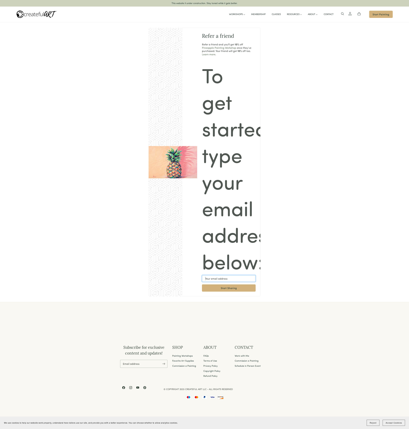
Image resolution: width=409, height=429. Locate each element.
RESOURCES (293, 14)
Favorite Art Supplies (183, 360)
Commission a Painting (184, 365)
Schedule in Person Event (248, 365)
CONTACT (329, 14)
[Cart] (360, 13)
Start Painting (381, 14)
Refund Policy (210, 375)
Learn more (208, 54)
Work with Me (242, 355)
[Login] (350, 13)
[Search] (342, 13)
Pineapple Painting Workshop (219, 47)
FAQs (206, 355)
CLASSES (276, 14)
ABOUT (312, 14)
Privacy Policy (210, 365)
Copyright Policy (211, 370)
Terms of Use (210, 360)
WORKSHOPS (236, 14)
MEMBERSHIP (258, 14)
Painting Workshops (182, 355)
